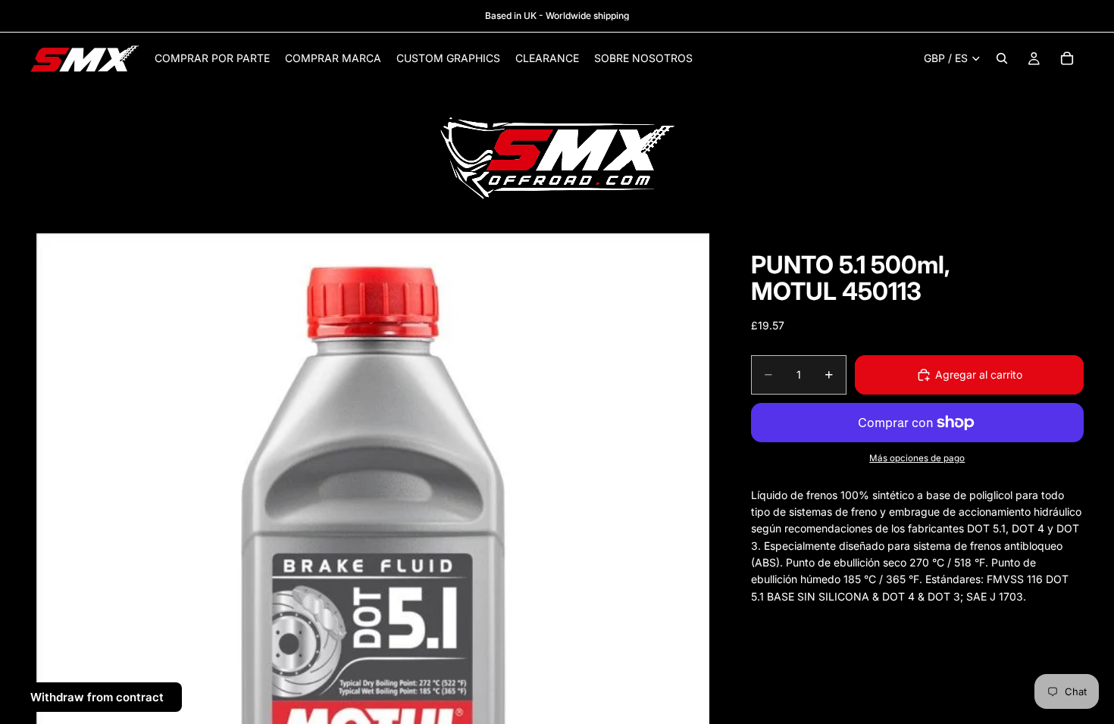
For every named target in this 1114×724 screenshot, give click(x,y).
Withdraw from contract (97, 697)
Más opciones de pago (917, 458)
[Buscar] (1002, 58)
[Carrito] (1067, 58)
